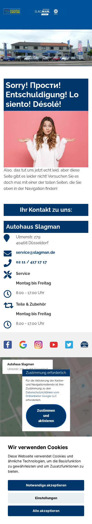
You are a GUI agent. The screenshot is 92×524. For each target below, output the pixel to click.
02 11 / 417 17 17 (31, 262)
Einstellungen (46, 498)
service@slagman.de (35, 252)
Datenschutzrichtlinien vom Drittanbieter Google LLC (42, 394)
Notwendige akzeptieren (46, 485)
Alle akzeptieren (46, 511)
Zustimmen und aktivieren (46, 416)
